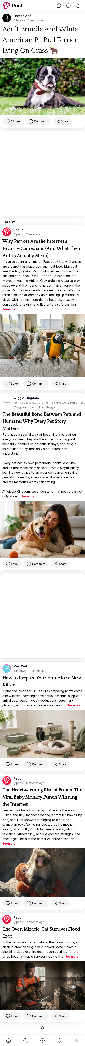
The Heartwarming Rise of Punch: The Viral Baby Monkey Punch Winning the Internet (42, 797)
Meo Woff (21, 666)
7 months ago (35, 922)
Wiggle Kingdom (26, 398)
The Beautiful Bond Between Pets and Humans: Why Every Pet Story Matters (41, 421)
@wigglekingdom (25, 407)
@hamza (19, 20)
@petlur (19, 234)
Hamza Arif (22, 16)
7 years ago (35, 20)
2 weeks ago (34, 234)
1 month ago (47, 407)
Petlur (18, 230)
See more (8, 309)
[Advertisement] (42, 173)
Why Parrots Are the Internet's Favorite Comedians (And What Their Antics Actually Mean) (41, 248)
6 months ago (35, 783)
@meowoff (21, 670)
